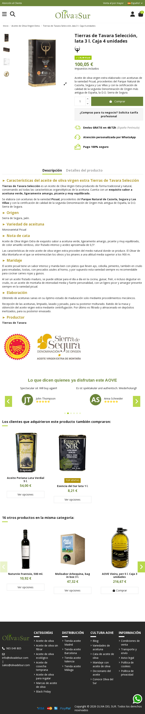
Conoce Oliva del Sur (103, 681)
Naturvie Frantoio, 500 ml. (25, 574)
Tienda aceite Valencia (72, 659)
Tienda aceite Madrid (72, 642)
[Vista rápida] (25, 472)
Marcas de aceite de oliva (46, 685)
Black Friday (43, 691)
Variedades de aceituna (101, 647)
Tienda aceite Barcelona (72, 651)
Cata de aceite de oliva (103, 656)
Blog (95, 641)
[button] (65, 413)
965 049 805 (13, 648)
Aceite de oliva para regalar (45, 676)
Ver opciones (25, 494)
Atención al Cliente (12, 3)
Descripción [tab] (52, 171)
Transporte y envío (129, 651)
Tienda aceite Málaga (72, 668)
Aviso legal (127, 658)
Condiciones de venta (130, 642)
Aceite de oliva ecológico (45, 656)
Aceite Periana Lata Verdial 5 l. (25, 479)
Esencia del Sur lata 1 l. (72, 486)
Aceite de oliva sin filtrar (47, 647)
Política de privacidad (127, 672)
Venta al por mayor (113, 3)
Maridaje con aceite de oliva (101, 664)
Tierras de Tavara (14, 322)
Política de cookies (127, 664)
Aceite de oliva (45, 641)
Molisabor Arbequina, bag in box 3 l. (72, 575)
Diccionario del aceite (102, 672)
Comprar (119, 101)
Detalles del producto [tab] (84, 171)
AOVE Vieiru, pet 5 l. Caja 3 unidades (119, 575)
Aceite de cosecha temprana (42, 666)
